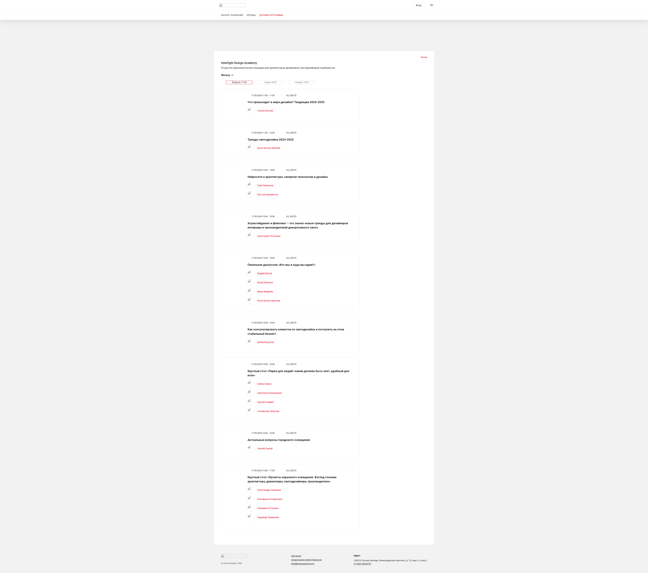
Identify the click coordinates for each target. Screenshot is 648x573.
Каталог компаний (232, 15)
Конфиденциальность (302, 563)
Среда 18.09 (270, 82)
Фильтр (225, 75)
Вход (418, 5)
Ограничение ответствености (306, 559)
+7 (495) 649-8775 (362, 564)
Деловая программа (271, 15)
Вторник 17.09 (239, 82)
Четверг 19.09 (301, 82)
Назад (423, 57)
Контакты (296, 556)
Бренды (251, 15)
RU (431, 5)
